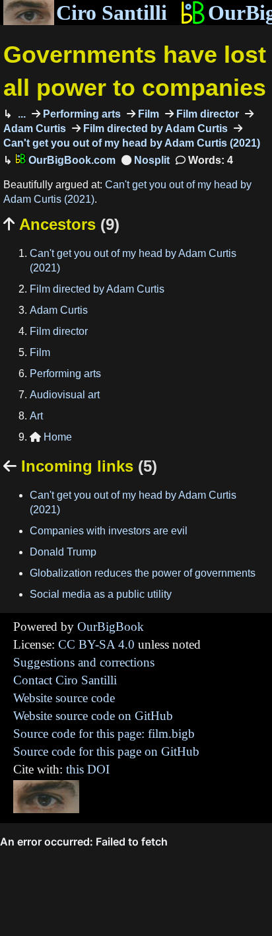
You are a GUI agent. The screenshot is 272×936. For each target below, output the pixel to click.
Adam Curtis (59, 310)
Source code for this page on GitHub (106, 751)
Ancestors (61, 224)
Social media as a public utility (101, 594)
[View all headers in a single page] (145, 160)
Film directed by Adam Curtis (154, 128)
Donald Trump (63, 552)
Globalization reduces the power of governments (142, 573)
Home (51, 437)
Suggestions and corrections (83, 662)
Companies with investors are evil (108, 530)
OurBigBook (110, 626)
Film (147, 114)
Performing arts (80, 114)
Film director (206, 114)
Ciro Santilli (111, 12)
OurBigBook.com (71, 160)
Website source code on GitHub (93, 716)
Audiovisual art (65, 394)
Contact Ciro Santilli (65, 680)
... (20, 114)
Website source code (64, 698)
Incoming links (80, 466)
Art (36, 415)
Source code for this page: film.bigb (104, 733)
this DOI (88, 769)
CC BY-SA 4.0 (96, 644)
